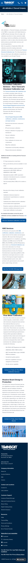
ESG (2, 477)
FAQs (2, 517)
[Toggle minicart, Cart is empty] (25, 3)
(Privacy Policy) (20, 554)
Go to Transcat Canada (6, 529)
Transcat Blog (4, 520)
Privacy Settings (5, 526)
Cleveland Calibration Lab (17, 245)
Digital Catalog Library (6, 507)
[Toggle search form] (22, 3)
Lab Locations (4, 490)
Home (2, 14)
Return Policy (4, 504)
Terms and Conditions (6, 523)
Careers (3, 480)
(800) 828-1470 (5, 462)
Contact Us (4, 487)
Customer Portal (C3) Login (8, 498)
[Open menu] (2, 3)
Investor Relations (5, 474)
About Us (3, 471)
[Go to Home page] (9, 3)
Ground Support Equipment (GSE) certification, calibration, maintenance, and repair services (15, 119)
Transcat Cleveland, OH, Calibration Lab (15, 91)
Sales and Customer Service (8, 501)
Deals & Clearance (5, 509)
